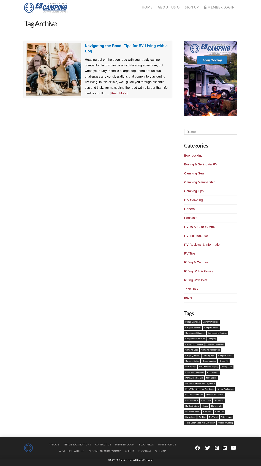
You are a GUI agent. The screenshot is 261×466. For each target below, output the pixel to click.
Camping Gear (194, 173)
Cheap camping (209, 361)
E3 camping (190, 367)
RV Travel (213, 417)
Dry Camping (193, 200)
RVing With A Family (198, 271)
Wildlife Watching (225, 423)
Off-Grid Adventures (194, 395)
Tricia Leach (226, 417)
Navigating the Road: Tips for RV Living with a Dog (126, 48)
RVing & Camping (197, 262)
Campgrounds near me (195, 339)
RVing (205, 406)
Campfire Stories (211, 327)
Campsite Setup (192, 361)
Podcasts (190, 218)
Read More (119, 93)
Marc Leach (211, 378)
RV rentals (219, 411)
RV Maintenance (196, 236)
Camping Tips (194, 191)
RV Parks (207, 411)
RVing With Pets (195, 280)
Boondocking (193, 155)
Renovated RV (191, 400)
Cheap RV (223, 361)
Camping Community (194, 344)
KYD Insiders (213, 372)
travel (188, 298)
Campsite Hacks (225, 355)
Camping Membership (199, 182)
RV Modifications (192, 411)
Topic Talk (191, 289)
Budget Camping (192, 322)
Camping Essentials (215, 344)
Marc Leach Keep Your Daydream (200, 383)
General (189, 209)
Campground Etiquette (195, 333)
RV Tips (189, 253)
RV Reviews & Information (202, 244)
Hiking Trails (227, 367)
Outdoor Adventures (215, 395)
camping (212, 339)
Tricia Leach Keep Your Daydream (200, 423)
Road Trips (206, 400)
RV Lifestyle (216, 406)
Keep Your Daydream (194, 372)
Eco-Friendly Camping (208, 367)
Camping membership (210, 350)
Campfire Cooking (210, 322)
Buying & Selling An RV (200, 164)
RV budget (219, 400)
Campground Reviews (217, 333)
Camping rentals (192, 355)
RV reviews (190, 417)
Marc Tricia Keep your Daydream (199, 389)
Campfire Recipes (193, 327)
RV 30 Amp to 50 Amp (200, 226)
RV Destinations (192, 406)
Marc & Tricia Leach (194, 378)
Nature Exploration (225, 389)
